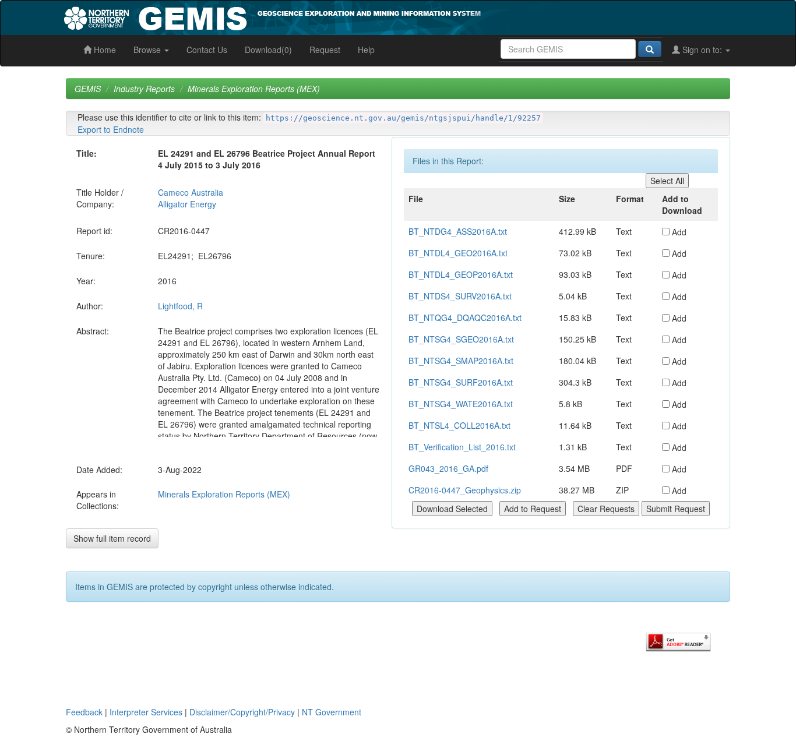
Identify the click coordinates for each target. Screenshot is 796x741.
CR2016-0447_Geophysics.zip (464, 490)
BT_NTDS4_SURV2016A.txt (460, 296)
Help (366, 49)
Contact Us (206, 49)
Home (103, 49)
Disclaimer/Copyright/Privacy (242, 712)
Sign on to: (702, 49)
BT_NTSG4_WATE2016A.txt (460, 404)
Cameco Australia (190, 192)
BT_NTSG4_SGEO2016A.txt (461, 339)
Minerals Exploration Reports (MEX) (254, 88)
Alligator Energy (187, 204)
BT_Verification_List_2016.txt (462, 447)
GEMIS (88, 88)
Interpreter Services (146, 712)
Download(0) (268, 49)
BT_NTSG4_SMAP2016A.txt (460, 360)
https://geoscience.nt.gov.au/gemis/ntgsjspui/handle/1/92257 (403, 118)
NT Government (331, 712)
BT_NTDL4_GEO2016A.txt (458, 253)
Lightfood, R (180, 306)
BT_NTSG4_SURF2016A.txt (460, 382)
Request (324, 49)
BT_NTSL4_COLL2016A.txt (459, 425)
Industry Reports (144, 88)
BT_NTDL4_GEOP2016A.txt (460, 274)
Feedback (84, 712)
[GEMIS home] (360, 16)
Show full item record (112, 538)
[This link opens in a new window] (678, 641)
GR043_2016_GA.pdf (448, 468)
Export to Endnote (111, 129)
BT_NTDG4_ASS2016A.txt (457, 231)
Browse (148, 49)
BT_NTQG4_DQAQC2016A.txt (465, 317)
